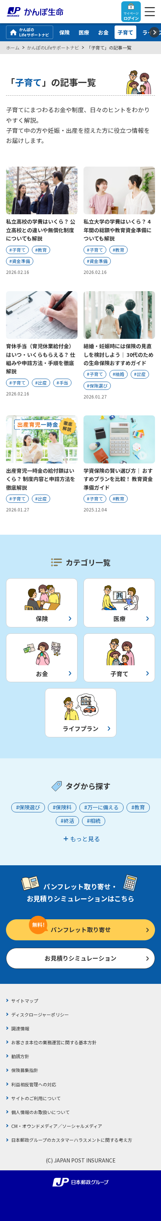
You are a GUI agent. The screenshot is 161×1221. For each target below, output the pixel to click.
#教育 (138, 807)
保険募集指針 (24, 1070)
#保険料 (62, 807)
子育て (125, 32)
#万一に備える (101, 807)
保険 (64, 32)
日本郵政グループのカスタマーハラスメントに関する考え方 (71, 1140)
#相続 (93, 820)
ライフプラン (80, 728)
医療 (84, 32)
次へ (154, 32)
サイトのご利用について (36, 1098)
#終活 (67, 820)
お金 (103, 32)
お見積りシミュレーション (80, 957)
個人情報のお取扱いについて (40, 1112)
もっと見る (85, 838)
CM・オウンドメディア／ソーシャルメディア (56, 1126)
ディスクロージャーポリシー (40, 1014)
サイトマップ (24, 1000)
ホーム (12, 47)
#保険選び (28, 807)
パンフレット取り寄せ (81, 929)
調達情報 (20, 1028)
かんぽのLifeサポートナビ (34, 32)
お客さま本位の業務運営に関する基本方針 (54, 1042)
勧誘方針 (20, 1056)
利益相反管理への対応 (33, 1084)
